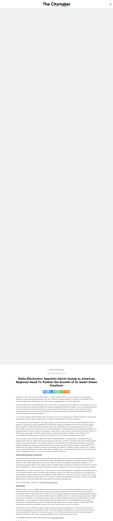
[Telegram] (54, 391)
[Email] (61, 391)
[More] (68, 391)
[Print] (65, 391)
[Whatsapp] (58, 391)
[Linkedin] (51, 391)
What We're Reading (56, 370)
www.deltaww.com (57, 517)
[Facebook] (44, 391)
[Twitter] (47, 391)
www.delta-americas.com (48, 482)
